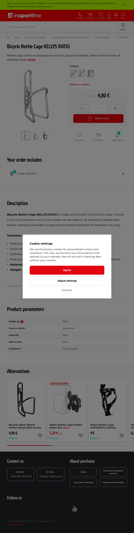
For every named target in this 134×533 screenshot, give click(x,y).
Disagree (67, 289)
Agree (67, 270)
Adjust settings (67, 280)
